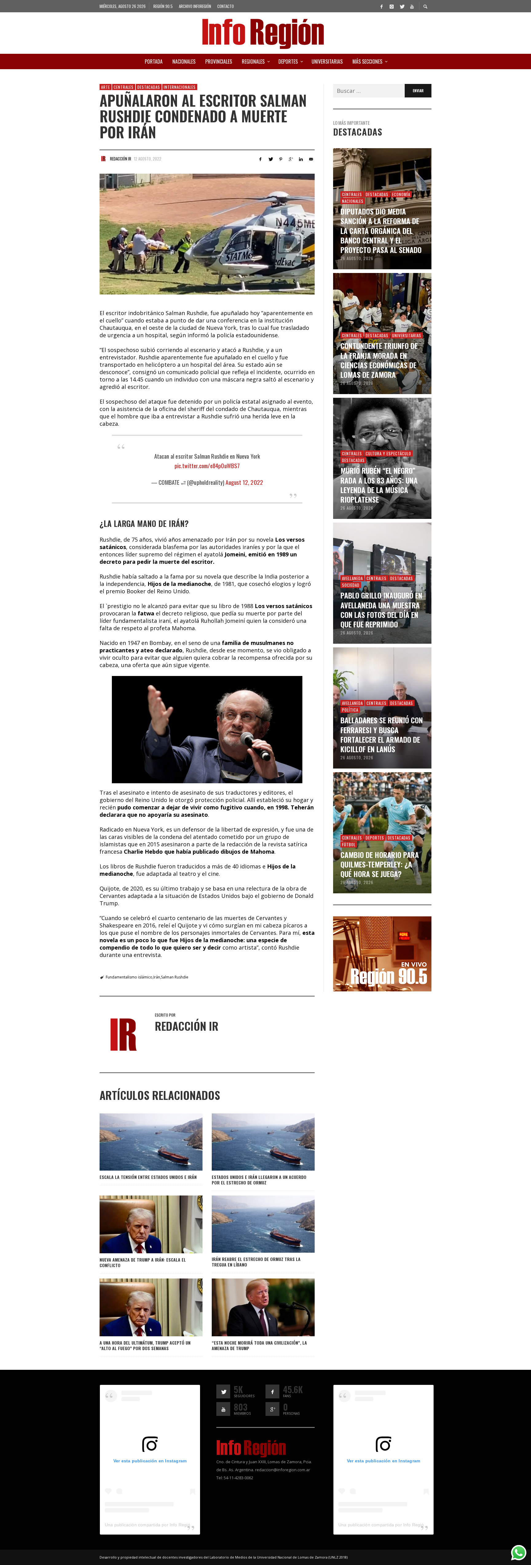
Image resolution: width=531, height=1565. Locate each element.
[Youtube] (411, 6)
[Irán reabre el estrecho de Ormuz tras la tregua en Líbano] (253, 1224)
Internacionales (180, 87)
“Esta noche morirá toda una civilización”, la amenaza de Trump (259, 1345)
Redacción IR (120, 159)
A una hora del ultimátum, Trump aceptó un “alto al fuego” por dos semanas (145, 1345)
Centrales (124, 87)
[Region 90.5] (382, 953)
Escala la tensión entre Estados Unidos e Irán (148, 1177)
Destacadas (148, 87)
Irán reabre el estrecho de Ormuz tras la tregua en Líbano (256, 1262)
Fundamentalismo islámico (129, 977)
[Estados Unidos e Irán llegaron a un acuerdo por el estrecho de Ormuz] (253, 1142)
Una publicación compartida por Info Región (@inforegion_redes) (170, 1524)
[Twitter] (401, 6)
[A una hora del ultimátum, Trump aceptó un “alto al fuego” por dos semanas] (141, 1307)
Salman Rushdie (174, 977)
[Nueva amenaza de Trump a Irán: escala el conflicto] (141, 1224)
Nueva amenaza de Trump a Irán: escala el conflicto (143, 1262)
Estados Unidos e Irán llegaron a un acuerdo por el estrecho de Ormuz (259, 1180)
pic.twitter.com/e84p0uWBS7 (207, 465)
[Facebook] (381, 6)
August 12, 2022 (244, 482)
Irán (156, 977)
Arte (105, 87)
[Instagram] (391, 6)
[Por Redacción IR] (103, 158)
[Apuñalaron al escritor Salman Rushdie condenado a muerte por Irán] (207, 234)
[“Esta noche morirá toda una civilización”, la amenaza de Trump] (253, 1307)
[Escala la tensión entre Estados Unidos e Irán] (141, 1142)
